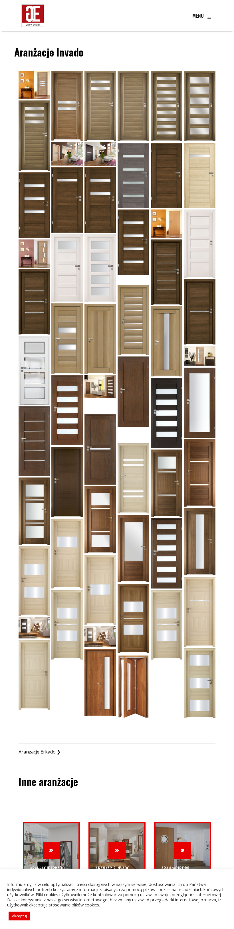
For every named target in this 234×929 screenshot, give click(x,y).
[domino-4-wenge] (34, 441)
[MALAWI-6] (34, 135)
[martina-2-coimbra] (199, 175)
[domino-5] (100, 449)
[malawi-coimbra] (67, 154)
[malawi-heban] (100, 154)
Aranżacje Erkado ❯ (39, 752)
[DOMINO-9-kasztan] (67, 482)
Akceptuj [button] (19, 915)
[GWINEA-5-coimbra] (166, 625)
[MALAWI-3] (133, 106)
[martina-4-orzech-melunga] (34, 205)
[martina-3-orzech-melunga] (100, 200)
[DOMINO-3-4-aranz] (100, 386)
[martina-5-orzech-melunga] (133, 242)
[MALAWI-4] (166, 106)
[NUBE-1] (199, 243)
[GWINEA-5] (133, 618)
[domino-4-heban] (100, 406)
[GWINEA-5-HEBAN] (34, 627)
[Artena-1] (100, 339)
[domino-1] (133, 391)
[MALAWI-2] (100, 106)
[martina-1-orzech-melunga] (166, 175)
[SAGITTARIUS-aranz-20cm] (34, 253)
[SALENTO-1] (166, 272)
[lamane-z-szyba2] (133, 687)
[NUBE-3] (100, 268)
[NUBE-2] (67, 268)
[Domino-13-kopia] (199, 541)
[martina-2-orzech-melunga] (67, 200)
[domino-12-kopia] (100, 519)
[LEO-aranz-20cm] (34, 85)
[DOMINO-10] (166, 483)
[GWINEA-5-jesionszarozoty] (100, 636)
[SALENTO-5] (199, 311)
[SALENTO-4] (133, 280)
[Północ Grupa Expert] (33, 15)
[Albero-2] (67, 338)
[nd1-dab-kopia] (166, 223)
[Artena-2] (166, 341)
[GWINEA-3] (100, 590)
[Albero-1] (133, 320)
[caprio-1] (199, 356)
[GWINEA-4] (199, 612)
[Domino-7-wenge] (199, 472)
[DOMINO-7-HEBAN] (133, 435)
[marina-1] (133, 175)
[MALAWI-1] (67, 106)
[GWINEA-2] (34, 581)
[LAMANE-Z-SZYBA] (100, 682)
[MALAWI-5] (199, 106)
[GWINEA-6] (34, 675)
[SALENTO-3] (34, 301)
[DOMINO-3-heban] (166, 413)
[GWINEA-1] (67, 554)
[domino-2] (199, 403)
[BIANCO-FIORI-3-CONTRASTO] (34, 370)
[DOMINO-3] (67, 410)
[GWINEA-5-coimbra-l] (67, 625)
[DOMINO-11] (34, 511)
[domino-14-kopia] (133, 548)
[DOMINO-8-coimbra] (133, 478)
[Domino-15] (166, 553)
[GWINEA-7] (199, 683)
